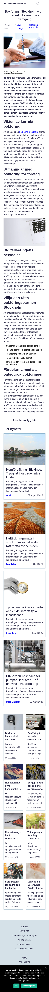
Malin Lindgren (13, 702)
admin (9, 495)
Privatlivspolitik (29, 986)
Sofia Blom (11, 633)
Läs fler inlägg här (24, 420)
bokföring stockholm (34, 26)
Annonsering (24, 962)
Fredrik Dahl (12, 564)
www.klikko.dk (26, 948)
